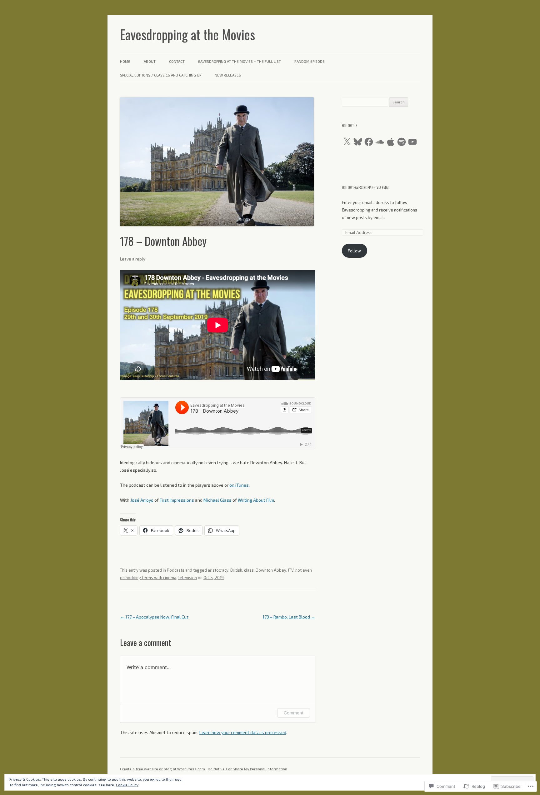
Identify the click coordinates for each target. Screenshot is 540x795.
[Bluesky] (358, 142)
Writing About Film (256, 500)
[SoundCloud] (380, 142)
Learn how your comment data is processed (242, 732)
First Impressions (177, 500)
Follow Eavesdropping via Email (366, 187)
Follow (354, 250)
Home (125, 61)
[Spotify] (402, 142)
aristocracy (218, 570)
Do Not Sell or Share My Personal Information (247, 769)
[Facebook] (369, 142)
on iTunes (239, 485)
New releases (228, 75)
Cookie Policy (127, 785)
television (187, 577)
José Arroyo (141, 500)
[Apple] (391, 142)
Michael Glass (217, 500)
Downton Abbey (271, 570)
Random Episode (309, 61)
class (249, 570)
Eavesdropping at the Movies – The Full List (239, 61)
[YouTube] (413, 142)
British (236, 570)
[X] (347, 142)
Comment (293, 712)
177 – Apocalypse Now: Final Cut (154, 616)
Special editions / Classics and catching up (160, 75)
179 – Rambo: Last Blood (288, 616)
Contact (177, 61)
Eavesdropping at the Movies (187, 34)
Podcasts (175, 570)
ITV (290, 570)
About (150, 61)
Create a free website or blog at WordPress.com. (163, 769)
